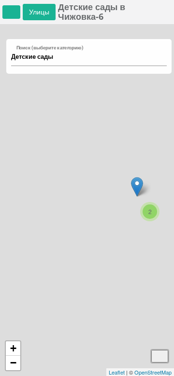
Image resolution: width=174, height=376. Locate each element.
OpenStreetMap (153, 372)
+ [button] (13, 348)
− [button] (13, 363)
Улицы (39, 11)
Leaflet (117, 372)
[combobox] (84, 57)
